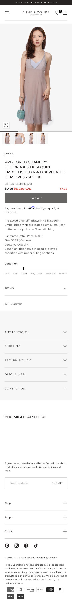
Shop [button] (8, 503)
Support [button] (9, 517)
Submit (57, 483)
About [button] (8, 531)
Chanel (9, 153)
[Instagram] (16, 545)
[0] (58, 13)
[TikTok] (35, 545)
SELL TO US (51, 2)
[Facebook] (26, 545)
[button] (7, 13)
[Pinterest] (7, 545)
